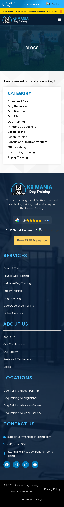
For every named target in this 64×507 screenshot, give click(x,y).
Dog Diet (14, 116)
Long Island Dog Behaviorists (27, 142)
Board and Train (18, 101)
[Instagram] (16, 464)
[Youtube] (35, 464)
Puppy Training (18, 157)
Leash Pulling (16, 131)
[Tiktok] (25, 464)
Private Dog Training (21, 152)
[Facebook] (6, 464)
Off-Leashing (17, 147)
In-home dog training (22, 126)
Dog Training (16, 121)
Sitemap (27, 499)
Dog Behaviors (18, 106)
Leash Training (17, 137)
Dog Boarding (17, 111)
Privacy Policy (52, 489)
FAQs (39, 499)
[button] (59, 19)
